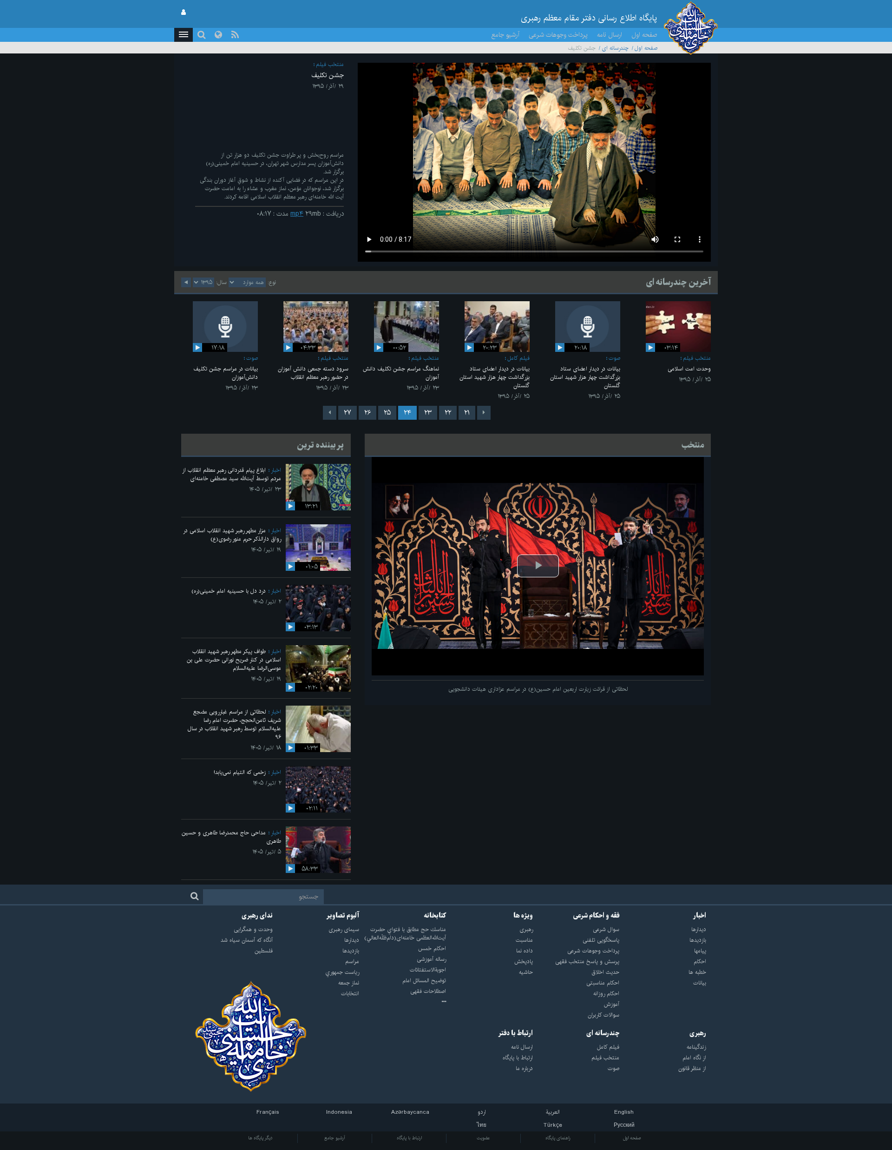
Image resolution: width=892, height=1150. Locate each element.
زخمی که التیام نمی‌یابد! (240, 772)
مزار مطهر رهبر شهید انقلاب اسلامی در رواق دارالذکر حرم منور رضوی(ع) (232, 534)
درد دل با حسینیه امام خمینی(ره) (228, 591)
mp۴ (296, 213)
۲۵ (387, 412)
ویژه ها (523, 916)
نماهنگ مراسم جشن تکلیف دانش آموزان (401, 373)
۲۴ (407, 412)
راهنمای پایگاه (558, 1138)
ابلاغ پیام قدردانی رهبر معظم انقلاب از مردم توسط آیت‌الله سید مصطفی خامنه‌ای (231, 474)
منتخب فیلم (330, 64)
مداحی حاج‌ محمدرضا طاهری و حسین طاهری (231, 837)
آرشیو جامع (505, 34)
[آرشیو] (402, 1002)
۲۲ (448, 412)
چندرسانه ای (615, 48)
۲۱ (467, 412)
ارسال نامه (609, 34)
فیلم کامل (518, 358)
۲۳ (428, 412)
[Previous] (484, 413)
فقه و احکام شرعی (596, 916)
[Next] (329, 413)
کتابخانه (435, 916)
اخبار (276, 470)
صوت (614, 358)
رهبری (697, 1033)
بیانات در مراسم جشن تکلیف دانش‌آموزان (225, 373)
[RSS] (235, 35)
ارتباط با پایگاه (409, 1138)
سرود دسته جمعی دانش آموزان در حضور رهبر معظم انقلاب (313, 373)
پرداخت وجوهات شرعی (558, 34)
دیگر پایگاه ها (260, 1138)
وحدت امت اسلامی (689, 368)
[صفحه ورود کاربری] (183, 12)
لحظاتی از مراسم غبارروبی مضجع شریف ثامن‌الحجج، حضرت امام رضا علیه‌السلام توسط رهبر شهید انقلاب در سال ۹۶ (234, 724)
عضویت (483, 1138)
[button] (183, 35)
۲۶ (367, 412)
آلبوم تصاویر (342, 916)
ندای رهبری (257, 916)
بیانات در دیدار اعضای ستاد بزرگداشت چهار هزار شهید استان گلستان (585, 377)
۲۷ (347, 412)
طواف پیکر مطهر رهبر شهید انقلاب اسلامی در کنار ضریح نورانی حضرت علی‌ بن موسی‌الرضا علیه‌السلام (234, 660)
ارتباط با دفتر (515, 1033)
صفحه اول (644, 34)
